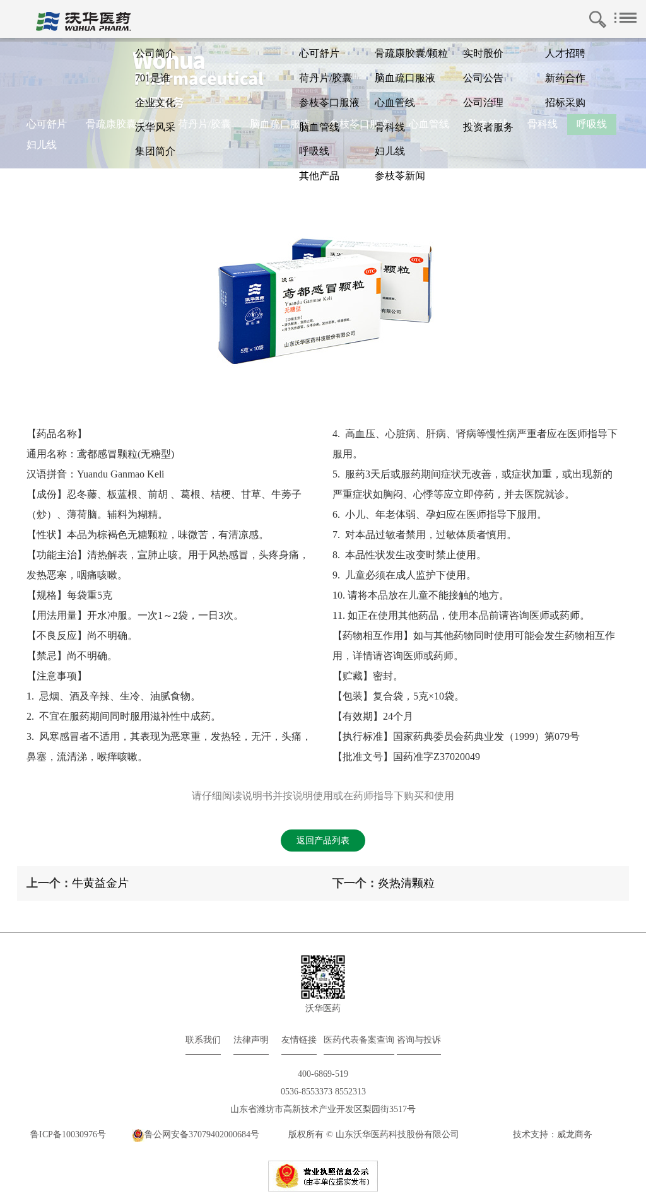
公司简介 (155, 53)
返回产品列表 (323, 840)
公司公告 (483, 78)
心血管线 (395, 102)
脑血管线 (319, 127)
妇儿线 (390, 151)
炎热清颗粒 (406, 883)
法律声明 (251, 1040)
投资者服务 (488, 127)
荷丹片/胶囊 (325, 78)
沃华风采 (155, 127)
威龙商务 (574, 1134)
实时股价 (483, 53)
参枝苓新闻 (400, 175)
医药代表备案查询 (359, 1040)
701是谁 (152, 78)
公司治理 (483, 102)
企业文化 (155, 102)
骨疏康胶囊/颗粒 (411, 53)
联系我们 (203, 1040)
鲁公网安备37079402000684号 (201, 1134)
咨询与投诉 (419, 1040)
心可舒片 (319, 53)
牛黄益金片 (100, 883)
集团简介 (155, 151)
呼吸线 (314, 151)
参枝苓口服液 (329, 102)
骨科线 (390, 127)
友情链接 (299, 1040)
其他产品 (319, 175)
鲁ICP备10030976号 (68, 1134)
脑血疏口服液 (405, 78)
